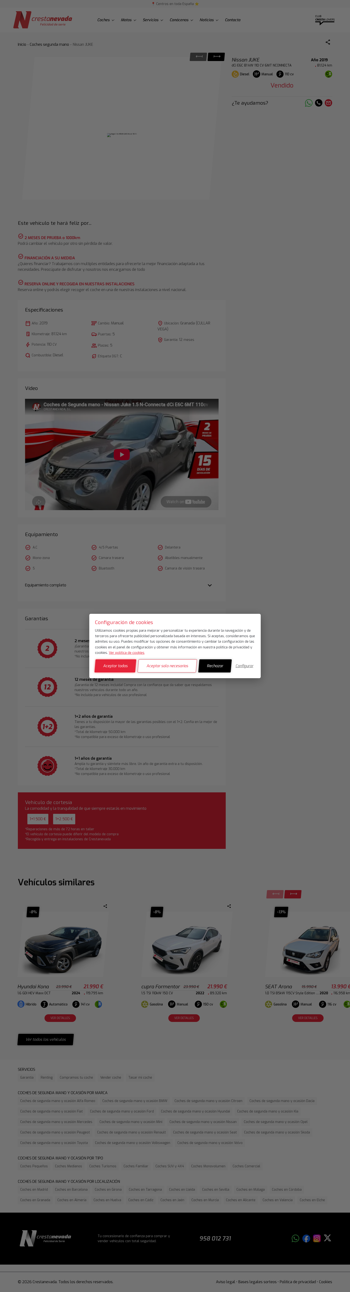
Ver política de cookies (127, 652)
